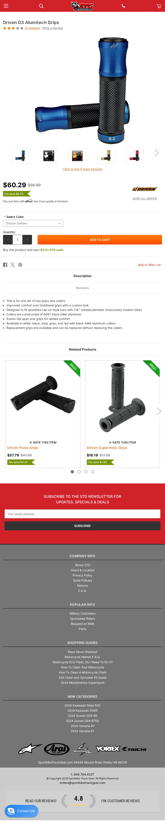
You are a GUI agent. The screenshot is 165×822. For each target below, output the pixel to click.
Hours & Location (83, 570)
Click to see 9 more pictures (82, 169)
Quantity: (9, 232)
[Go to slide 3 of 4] (85, 471)
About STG (82, 565)
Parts (82, 629)
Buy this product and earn (33, 250)
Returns (82, 585)
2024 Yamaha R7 (83, 726)
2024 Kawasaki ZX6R (82, 710)
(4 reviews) (32, 28)
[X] (13, 265)
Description (82, 276)
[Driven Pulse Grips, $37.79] (43, 397)
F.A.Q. (82, 590)
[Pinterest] (20, 265)
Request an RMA (82, 624)
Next (156, 152)
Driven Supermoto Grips (107, 448)
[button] (21, 811)
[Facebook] (5, 265)
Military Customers (83, 613)
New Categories (83, 696)
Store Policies (82, 580)
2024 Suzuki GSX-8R (82, 715)
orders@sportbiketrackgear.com (82, 782)
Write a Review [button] (52, 28)
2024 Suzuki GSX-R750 (82, 721)
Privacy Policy (82, 575)
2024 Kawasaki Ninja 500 (82, 705)
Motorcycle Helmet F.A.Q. (82, 657)
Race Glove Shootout (82, 652)
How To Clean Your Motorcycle (82, 667)
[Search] (41, 5)
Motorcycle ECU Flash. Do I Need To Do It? (83, 662)
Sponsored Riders (82, 618)
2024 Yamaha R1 (82, 731)
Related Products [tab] (82, 349)
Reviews (82, 288)
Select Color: (14, 217)
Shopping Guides (82, 643)
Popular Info (82, 605)
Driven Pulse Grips (23, 448)
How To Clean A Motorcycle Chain (82, 672)
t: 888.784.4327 (82, 774)
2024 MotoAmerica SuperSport (82, 682)
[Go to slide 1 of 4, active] (72, 471)
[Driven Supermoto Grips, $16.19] (122, 397)
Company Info (82, 556)
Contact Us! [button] (26, 811)
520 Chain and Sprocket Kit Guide (83, 677)
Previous (6, 152)
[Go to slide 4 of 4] (92, 471)
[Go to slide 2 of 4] (79, 471)
